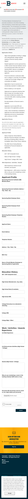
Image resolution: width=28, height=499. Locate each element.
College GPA (5, 313)
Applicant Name (6, 224)
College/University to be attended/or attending (11, 304)
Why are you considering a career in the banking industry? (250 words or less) (12, 376)
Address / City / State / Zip (9, 247)
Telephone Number (7, 239)
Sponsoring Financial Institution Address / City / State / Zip (13, 189)
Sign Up (14, 446)
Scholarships (19, 9)
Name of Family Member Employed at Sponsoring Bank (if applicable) (12, 263)
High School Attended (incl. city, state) (12, 282)
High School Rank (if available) (10, 289)
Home (5, 9)
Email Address (6, 232)
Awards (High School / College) (10, 361)
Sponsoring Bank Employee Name (11, 198)
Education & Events (11, 9)
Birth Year (4, 255)
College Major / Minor (7, 320)
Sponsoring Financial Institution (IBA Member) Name (11, 180)
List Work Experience (7, 333)
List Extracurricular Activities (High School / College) (13, 347)
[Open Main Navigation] (24, 3)
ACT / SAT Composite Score (9, 274)
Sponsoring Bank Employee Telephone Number (12, 215)
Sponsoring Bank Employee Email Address (11, 206)
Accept (9, 493)
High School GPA (6, 296)
